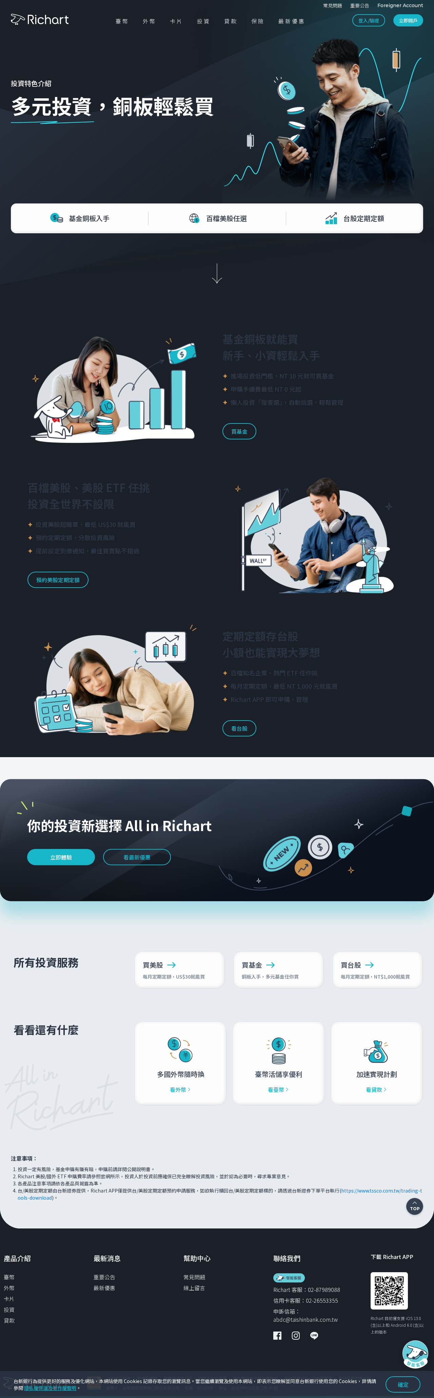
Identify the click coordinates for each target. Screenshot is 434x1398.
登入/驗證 (368, 20)
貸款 (9, 1320)
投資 (9, 1309)
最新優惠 (104, 1288)
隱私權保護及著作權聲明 (50, 1387)
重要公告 (104, 1277)
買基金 (239, 431)
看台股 (239, 728)
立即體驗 (61, 857)
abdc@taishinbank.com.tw (305, 1319)
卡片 (9, 1299)
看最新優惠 (137, 857)
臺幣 (9, 1277)
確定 (403, 1384)
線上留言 (194, 1288)
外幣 (9, 1288)
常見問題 (194, 1277)
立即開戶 (408, 20)
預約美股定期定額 (58, 580)
